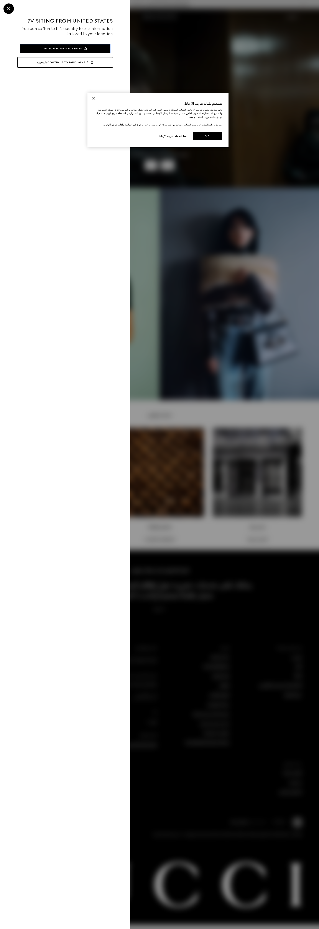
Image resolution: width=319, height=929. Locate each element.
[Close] (8, 8)
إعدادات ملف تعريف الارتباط (173, 136)
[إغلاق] (93, 98)
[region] (158, 120)
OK (207, 135)
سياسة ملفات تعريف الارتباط (118, 124)
